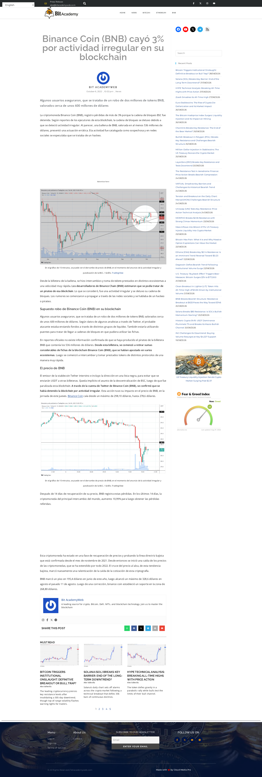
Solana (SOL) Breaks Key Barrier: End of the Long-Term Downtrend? (103, 675)
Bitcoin (146, 12)
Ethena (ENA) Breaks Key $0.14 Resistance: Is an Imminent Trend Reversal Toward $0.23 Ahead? (198, 255)
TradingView (117, 272)
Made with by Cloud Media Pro (173, 770)
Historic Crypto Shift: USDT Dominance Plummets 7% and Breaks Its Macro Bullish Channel (197, 324)
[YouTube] (185, 29)
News (134, 12)
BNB (174, 12)
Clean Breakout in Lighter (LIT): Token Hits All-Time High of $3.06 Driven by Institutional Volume (198, 290)
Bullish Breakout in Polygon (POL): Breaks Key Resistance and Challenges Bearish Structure (197, 140)
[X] (193, 29)
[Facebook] (47, 620)
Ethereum (161, 12)
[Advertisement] (103, 531)
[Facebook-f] (193, 3)
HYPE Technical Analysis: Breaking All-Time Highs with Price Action (146, 675)
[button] (84, 3)
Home (122, 12)
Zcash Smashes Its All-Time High (192, 97)
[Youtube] (214, 3)
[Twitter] (51, 620)
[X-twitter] (200, 3)
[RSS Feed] (207, 29)
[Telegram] (55, 620)
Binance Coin (75, 396)
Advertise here (103, 182)
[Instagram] (207, 3)
